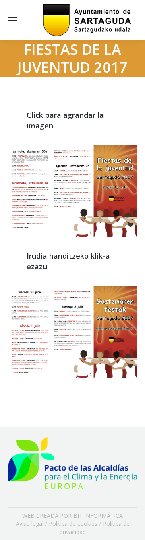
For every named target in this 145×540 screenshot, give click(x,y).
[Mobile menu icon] (13, 20)
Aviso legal (30, 523)
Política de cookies (73, 523)
